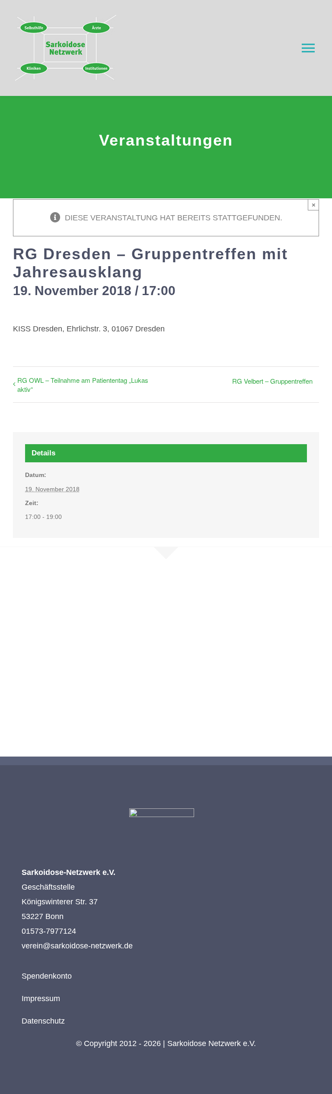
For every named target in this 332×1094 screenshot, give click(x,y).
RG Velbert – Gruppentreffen (272, 380)
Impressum (41, 998)
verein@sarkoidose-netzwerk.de (77, 945)
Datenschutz (43, 1021)
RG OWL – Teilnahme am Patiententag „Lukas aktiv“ (82, 384)
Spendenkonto (47, 976)
